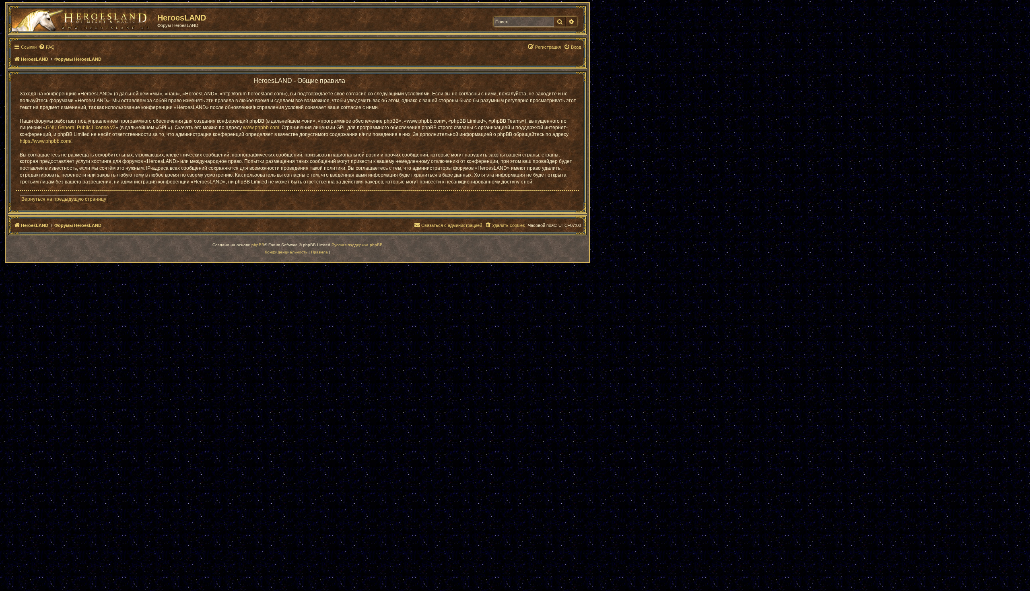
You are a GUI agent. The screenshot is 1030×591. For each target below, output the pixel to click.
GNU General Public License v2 (80, 127)
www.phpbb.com (261, 127)
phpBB (257, 245)
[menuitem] (47, 47)
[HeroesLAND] (82, 18)
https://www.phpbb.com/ (45, 141)
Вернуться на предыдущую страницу (63, 199)
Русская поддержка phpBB (357, 245)
